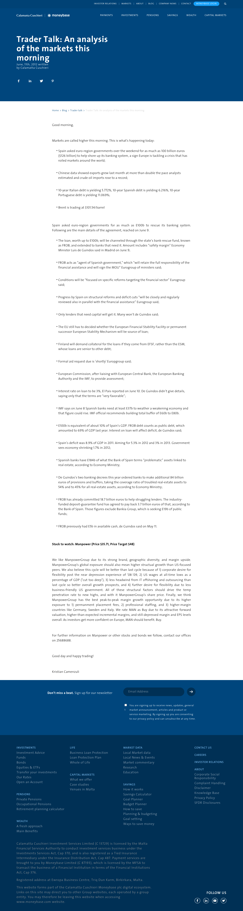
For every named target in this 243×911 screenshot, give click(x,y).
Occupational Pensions (34, 804)
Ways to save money (138, 824)
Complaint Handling (209, 783)
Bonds (21, 762)
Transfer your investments (37, 772)
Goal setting (132, 819)
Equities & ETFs (28, 767)
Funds (21, 757)
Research (130, 767)
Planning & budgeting (140, 814)
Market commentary (138, 762)
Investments (129, 15)
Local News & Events (139, 757)
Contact (186, 3)
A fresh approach (30, 826)
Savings (172, 15)
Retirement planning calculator (40, 809)
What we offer (81, 779)
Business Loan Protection (89, 753)
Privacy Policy (204, 798)
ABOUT (199, 769)
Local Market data (137, 753)
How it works (133, 789)
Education (131, 772)
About (140, 3)
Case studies (79, 784)
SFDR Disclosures (207, 803)
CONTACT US (203, 747)
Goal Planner (133, 799)
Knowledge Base (206, 793)
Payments (106, 15)
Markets (126, 3)
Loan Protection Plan (85, 757)
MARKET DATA (132, 747)
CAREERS (200, 755)
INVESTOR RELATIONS (209, 762)
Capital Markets (215, 15)
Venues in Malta (82, 789)
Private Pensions (29, 799)
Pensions (153, 15)
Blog (151, 3)
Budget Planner (135, 804)
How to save (132, 809)
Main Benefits (27, 831)
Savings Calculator (137, 794)
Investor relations (105, 3)
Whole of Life (80, 762)
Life (72, 747)
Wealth (191, 15)
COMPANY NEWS (167, 3)
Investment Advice (31, 753)
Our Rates (24, 777)
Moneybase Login (206, 3)
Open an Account (30, 782)
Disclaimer (202, 788)
